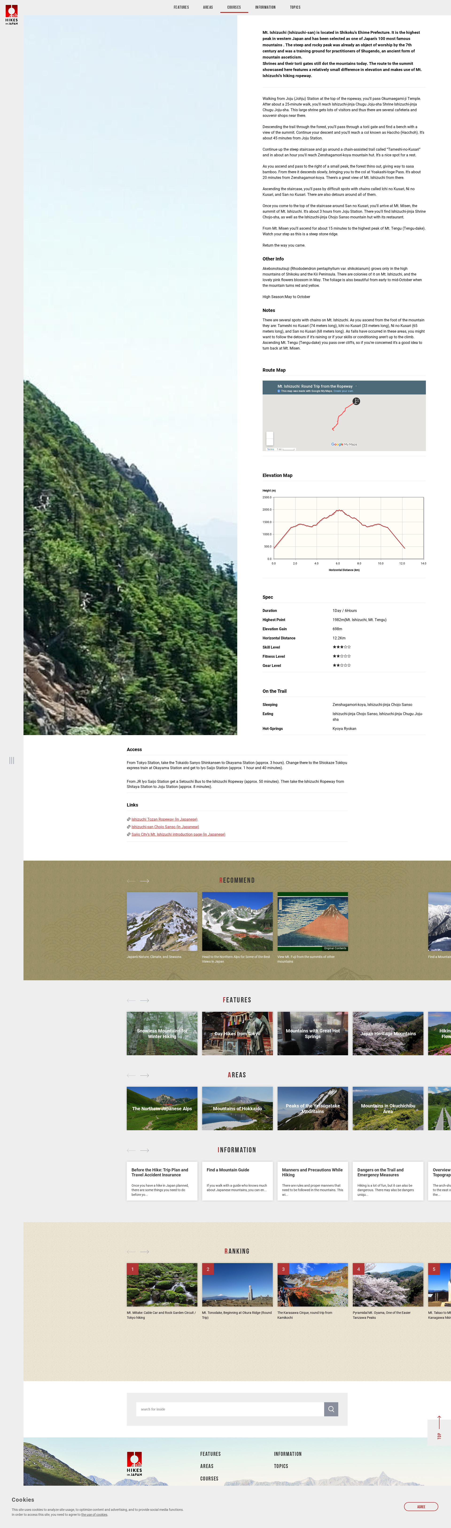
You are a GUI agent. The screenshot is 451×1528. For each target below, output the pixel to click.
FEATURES (210, 1454)
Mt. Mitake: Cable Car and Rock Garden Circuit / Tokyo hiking (161, 1315)
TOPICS (281, 1466)
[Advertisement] (237, 1346)
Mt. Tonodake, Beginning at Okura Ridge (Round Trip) (237, 1315)
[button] (132, 881)
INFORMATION (288, 1454)
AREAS (207, 1466)
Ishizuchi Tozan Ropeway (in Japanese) (165, 819)
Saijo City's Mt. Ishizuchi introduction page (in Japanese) (179, 834)
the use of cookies (94, 1514)
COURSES (209, 1479)
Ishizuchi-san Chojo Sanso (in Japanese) (165, 826)
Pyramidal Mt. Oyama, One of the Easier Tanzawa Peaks (382, 1315)
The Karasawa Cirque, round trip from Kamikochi (304, 1315)
